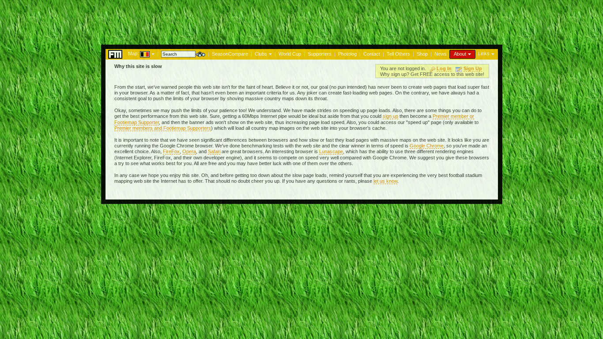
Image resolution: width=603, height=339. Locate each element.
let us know (385, 181)
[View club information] (269, 53)
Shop (422, 53)
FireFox (171, 151)
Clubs (261, 53)
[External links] (492, 53)
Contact (371, 53)
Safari (214, 151)
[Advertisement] (301, 20)
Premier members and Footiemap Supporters (162, 128)
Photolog (347, 53)
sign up (390, 116)
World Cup (290, 53)
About (460, 53)
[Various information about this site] (468, 53)
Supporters (320, 53)
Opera (189, 151)
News (440, 53)
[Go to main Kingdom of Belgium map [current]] (139, 53)
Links (484, 53)
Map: (133, 53)
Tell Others (398, 53)
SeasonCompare (230, 53)
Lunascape (331, 151)
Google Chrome (427, 145)
